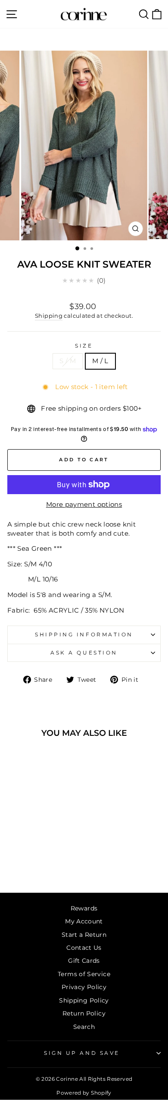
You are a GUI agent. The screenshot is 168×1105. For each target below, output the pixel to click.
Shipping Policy (84, 1000)
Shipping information (84, 635)
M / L (100, 361)
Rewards (84, 908)
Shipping (48, 316)
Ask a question (83, 653)
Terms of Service (84, 974)
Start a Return (84, 934)
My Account (84, 921)
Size (84, 346)
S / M (67, 361)
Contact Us (84, 947)
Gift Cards (84, 960)
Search (84, 1026)
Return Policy (84, 1013)
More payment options (84, 504)
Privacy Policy (84, 987)
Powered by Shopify (84, 1092)
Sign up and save (82, 1053)
